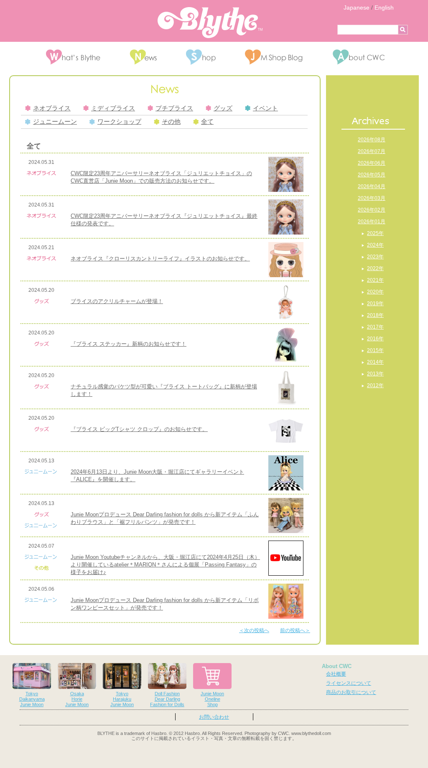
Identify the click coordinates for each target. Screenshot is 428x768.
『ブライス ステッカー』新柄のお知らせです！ (128, 344)
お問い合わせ (214, 717)
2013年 (375, 374)
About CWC (337, 666)
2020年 (375, 292)
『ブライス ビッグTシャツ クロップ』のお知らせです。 (139, 429)
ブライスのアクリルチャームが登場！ (117, 301)
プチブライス (174, 108)
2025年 (375, 233)
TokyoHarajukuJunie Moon (122, 699)
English (384, 7)
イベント (265, 108)
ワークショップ (119, 121)
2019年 (375, 303)
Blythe (210, 22)
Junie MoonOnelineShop (212, 699)
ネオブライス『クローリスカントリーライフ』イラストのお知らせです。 (160, 258)
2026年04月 (371, 186)
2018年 (375, 315)
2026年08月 (371, 140)
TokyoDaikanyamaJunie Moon (32, 699)
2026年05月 (371, 175)
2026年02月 (371, 210)
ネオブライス (52, 108)
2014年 (375, 362)
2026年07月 (371, 151)
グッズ (223, 108)
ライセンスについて (348, 683)
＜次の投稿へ (254, 630)
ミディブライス (113, 108)
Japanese (356, 7)
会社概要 (336, 674)
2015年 (375, 350)
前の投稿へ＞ (295, 630)
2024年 (375, 245)
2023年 (375, 257)
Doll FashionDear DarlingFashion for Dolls (167, 699)
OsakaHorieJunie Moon (77, 699)
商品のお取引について (351, 692)
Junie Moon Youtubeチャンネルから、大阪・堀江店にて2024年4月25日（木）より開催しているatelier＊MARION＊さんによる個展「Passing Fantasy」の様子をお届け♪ (165, 564)
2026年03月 (371, 198)
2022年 (375, 268)
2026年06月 (371, 163)
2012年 (375, 385)
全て (207, 121)
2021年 (375, 280)
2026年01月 (371, 222)
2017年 (375, 327)
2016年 (375, 339)
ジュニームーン (55, 121)
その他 (171, 121)
